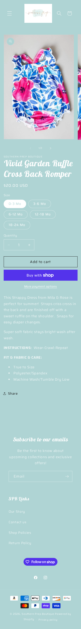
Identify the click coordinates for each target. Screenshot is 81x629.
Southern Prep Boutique (38, 614)
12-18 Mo (43, 214)
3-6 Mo (39, 203)
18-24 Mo (17, 224)
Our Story (17, 511)
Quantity (10, 235)
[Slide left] (30, 148)
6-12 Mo (16, 214)
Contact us (18, 522)
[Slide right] (50, 148)
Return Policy (20, 543)
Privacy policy (47, 620)
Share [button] (13, 393)
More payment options (40, 286)
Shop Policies (20, 532)
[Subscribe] (67, 476)
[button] (9, 13)
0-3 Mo (15, 203)
